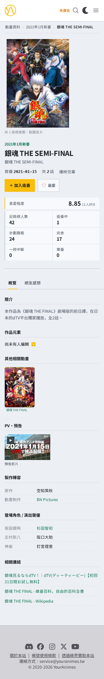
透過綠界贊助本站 (78, 655)
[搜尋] (75, 10)
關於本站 (18, 655)
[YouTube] (75, 646)
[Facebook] (40, 646)
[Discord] (29, 646)
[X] (63, 646)
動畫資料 (12, 27)
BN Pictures (47, 499)
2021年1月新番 (38, 27)
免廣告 (65, 10)
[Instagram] (52, 646)
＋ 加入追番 (19, 185)
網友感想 (33, 283)
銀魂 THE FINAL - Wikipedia (29, 601)
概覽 (12, 283)
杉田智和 (45, 528)
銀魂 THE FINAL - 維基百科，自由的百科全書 (44, 591)
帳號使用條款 (44, 655)
